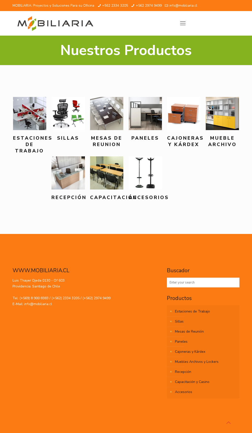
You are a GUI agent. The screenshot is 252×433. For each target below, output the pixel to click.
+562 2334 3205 (115, 5)
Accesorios (183, 392)
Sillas (179, 321)
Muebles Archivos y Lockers (197, 361)
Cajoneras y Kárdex (190, 351)
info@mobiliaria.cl (183, 5)
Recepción (183, 371)
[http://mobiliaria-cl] (55, 23)
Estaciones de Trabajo (192, 311)
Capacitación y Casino (192, 381)
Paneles (181, 341)
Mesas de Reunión (189, 331)
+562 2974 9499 (149, 5)
